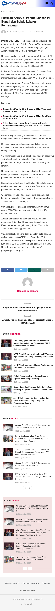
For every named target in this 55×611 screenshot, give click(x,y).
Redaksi (8, 583)
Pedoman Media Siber (31, 583)
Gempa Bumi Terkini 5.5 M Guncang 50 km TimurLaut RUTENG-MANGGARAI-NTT (27, 110)
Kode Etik (16, 583)
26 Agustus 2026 (23, 431)
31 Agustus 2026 (24, 514)
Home (3, 12)
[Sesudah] (30, 488)
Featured (11, 12)
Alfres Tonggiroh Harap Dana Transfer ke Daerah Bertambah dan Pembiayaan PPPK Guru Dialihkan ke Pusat (26, 125)
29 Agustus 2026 (21, 349)
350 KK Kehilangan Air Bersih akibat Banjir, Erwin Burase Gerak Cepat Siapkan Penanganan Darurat (32, 400)
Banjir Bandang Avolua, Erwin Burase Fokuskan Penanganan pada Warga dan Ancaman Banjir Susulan (31, 438)
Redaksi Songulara (16, 32)
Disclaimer (46, 583)
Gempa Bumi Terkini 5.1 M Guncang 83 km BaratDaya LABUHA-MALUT (27, 117)
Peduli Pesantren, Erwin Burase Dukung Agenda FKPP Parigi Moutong (30, 377)
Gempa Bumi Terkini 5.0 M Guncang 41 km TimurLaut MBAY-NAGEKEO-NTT (32, 426)
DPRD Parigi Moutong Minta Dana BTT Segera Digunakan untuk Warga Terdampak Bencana (33, 355)
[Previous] (25, 488)
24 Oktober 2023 (36, 32)
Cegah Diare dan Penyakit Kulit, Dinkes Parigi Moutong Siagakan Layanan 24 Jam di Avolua (33, 388)
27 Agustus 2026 (21, 382)
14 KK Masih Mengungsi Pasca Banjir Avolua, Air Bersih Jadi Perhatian (33, 366)
